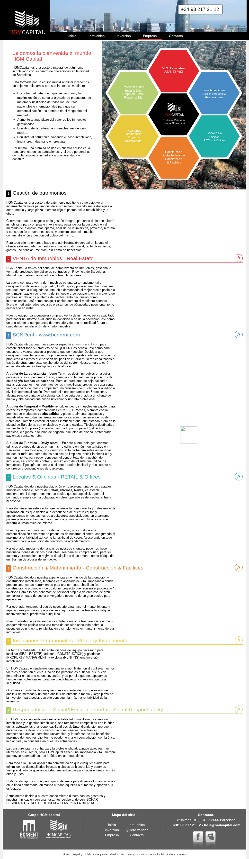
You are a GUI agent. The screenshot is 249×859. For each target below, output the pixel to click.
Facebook (198, 836)
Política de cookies (171, 854)
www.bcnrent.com (86, 344)
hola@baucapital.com (222, 825)
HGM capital (58, 829)
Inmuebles (97, 36)
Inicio (72, 36)
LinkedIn (210, 836)
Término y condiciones (136, 854)
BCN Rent (29, 829)
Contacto (176, 36)
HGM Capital (24, 14)
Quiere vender (137, 830)
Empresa (150, 36)
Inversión (124, 36)
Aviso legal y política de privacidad (89, 854)
